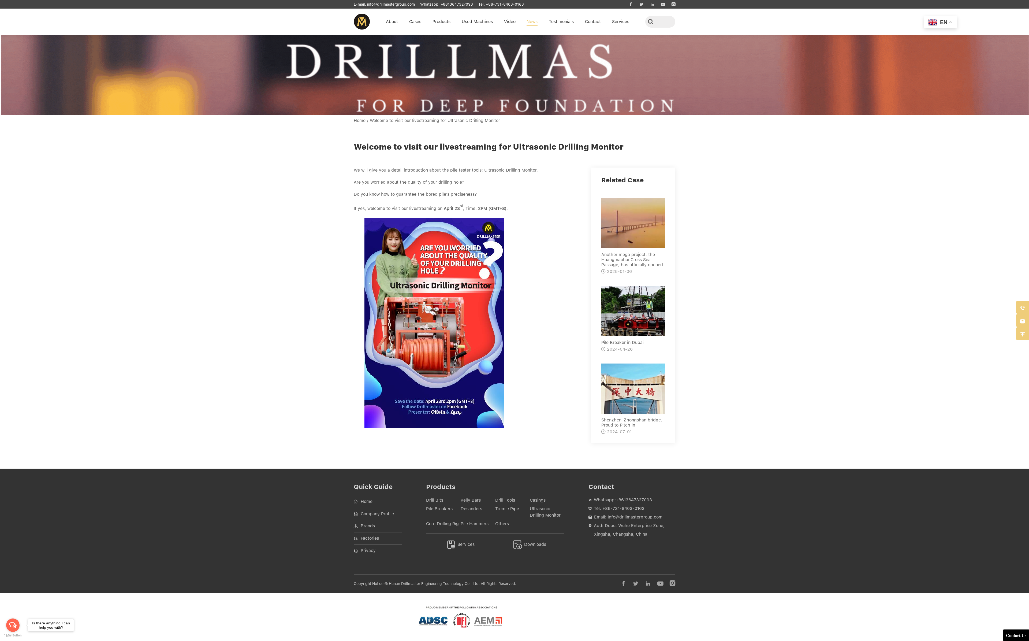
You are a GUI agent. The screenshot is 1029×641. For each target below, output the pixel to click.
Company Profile (377, 513)
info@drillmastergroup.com (391, 4)
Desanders (471, 508)
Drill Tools (505, 500)
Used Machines (477, 21)
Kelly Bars (471, 500)
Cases (415, 21)
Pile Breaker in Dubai (622, 342)
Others (502, 523)
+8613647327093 (457, 4)
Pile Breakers (439, 508)
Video (510, 21)
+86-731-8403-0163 (505, 4)
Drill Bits (434, 500)
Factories (370, 538)
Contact (593, 21)
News (532, 21)
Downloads (529, 544)
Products (441, 21)
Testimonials (561, 21)
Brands (368, 525)
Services (620, 21)
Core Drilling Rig (442, 523)
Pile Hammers (475, 523)
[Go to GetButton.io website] (12, 635)
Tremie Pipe (507, 508)
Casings (538, 500)
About (392, 21)
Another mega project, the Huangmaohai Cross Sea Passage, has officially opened (632, 259)
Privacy (368, 550)
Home (360, 120)
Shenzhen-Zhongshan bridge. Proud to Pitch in (631, 422)
